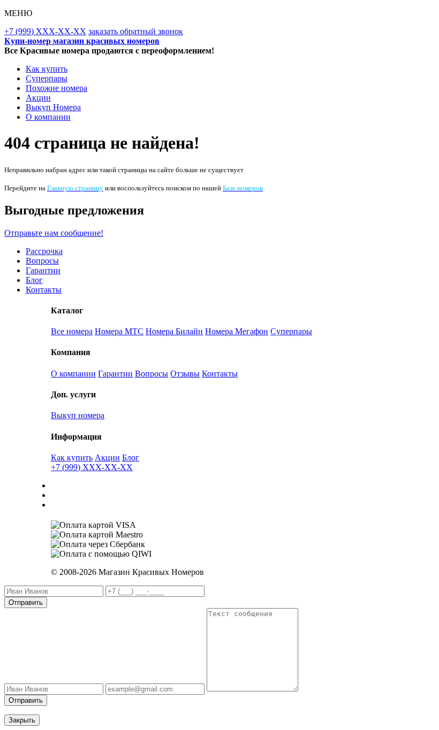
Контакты (44, 289)
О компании (48, 116)
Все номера (72, 331)
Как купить (46, 68)
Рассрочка (44, 251)
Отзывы (185, 373)
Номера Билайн (174, 331)
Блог (34, 280)
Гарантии (43, 270)
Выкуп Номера (53, 107)
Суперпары (46, 78)
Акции (38, 97)
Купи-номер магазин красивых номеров (82, 40)
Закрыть (22, 720)
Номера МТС (119, 331)
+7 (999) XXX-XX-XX (45, 31)
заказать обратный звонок (135, 31)
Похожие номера (56, 88)
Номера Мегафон (236, 331)
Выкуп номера (77, 415)
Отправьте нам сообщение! (53, 232)
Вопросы (42, 260)
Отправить (26, 602)
